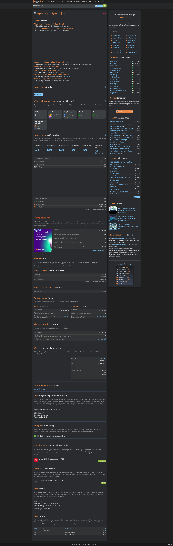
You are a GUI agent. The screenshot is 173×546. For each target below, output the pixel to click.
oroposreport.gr (115, 70)
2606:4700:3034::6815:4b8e (119, 191)
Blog (84, 544)
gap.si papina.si (115, 144)
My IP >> (136, 197)
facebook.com (117, 38)
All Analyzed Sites (77, 544)
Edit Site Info (38, 95)
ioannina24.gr (114, 86)
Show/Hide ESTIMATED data (122, 238)
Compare (99, 6)
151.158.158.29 (114, 173)
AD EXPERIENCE (77, 1)
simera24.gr (113, 75)
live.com (130, 50)
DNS (39, 516)
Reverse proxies (99, 112)
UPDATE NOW (124, 18)
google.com (116, 36)
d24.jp (36, 389)
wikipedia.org (117, 50)
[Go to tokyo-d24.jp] (64, 13)
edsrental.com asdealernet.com (121, 151)
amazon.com (131, 40)
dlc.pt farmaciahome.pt (118, 140)
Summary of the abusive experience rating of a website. (51, 328)
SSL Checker (51, 445)
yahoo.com (131, 47)
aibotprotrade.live (115, 88)
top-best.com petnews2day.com (121, 124)
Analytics (53, 112)
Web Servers (83, 112)
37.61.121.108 (114, 182)
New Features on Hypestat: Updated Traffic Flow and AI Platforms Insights (126, 218)
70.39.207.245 (114, 189)
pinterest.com (117, 52)
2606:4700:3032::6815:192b (119, 185)
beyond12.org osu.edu (118, 133)
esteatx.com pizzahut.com (119, 149)
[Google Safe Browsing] (35, 436)
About (94, 544)
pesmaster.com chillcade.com (120, 146)
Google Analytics (56, 115)
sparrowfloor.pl (114, 81)
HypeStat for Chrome (126, 111)
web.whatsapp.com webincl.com (121, 135)
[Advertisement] (70, 46)
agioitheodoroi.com (116, 77)
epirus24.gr (113, 61)
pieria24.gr (113, 84)
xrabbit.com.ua (114, 66)
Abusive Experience (46, 324)
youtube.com (131, 36)
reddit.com (131, 43)
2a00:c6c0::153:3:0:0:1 (117, 167)
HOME (47, 1)
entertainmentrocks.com (118, 90)
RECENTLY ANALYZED (61, 1)
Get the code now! (124, 265)
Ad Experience (44, 298)
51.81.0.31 (113, 187)
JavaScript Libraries (39, 122)
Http (39, 489)
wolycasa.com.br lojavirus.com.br (121, 137)
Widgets (38, 112)
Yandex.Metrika (55, 117)
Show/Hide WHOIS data (120, 245)
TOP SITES (52, 1)
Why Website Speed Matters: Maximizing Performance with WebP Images (127, 210)
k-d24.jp (42, 389)
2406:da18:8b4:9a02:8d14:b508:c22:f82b (123, 178)
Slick (38, 126)
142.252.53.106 (114, 164)
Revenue (41, 258)
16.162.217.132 (114, 171)
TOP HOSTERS (70, 1)
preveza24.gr (114, 72)
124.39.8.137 (66, 77)
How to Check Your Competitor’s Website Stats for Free (127, 227)
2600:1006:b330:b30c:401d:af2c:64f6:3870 (124, 162)
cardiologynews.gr (115, 68)
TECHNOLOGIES (96, 1)
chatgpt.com (117, 47)
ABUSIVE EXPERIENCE (87, 1)
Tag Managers (69, 112)
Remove (115, 249)
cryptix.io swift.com (117, 142)
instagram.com (132, 38)
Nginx (82, 115)
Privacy (89, 544)
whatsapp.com (132, 52)
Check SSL (102, 461)
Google (44, 425)
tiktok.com (116, 43)
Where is (48, 348)
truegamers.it (114, 93)
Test (104, 482)
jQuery (38, 128)
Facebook (40, 115)
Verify (44, 468)
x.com (115, 40)
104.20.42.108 (114, 180)
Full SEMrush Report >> (99, 250)
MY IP (102, 1)
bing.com (116, 45)
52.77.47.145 (113, 176)
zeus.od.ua (113, 63)
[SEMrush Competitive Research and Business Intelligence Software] (42, 218)
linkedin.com (131, 45)
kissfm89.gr (113, 79)
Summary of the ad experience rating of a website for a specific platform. (56, 302)
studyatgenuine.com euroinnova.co (122, 128)
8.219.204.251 (114, 169)
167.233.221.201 (115, 194)
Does (51, 395)
